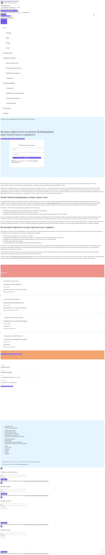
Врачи (7, 37)
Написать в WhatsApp (19, 139)
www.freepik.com (24, 464)
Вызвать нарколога (6, 16)
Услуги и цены (7, 108)
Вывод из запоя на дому (12, 63)
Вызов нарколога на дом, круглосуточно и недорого (22, 119)
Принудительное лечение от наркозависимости (16, 443)
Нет (5, 14)
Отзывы (8, 43)
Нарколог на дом (7, 53)
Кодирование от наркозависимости (15, 93)
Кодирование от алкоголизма (13, 68)
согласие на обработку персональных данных (36, 481)
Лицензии (8, 32)
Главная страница (5, 119)
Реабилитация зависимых (11, 427)
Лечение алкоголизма (9, 58)
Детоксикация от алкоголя (11, 433)
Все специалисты (17, 354)
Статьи (8, 48)
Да (2, 14)
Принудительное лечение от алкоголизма (14, 436)
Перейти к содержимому (7, 17)
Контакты (5, 113)
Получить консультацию (7, 139)
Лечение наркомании (8, 83)
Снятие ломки (9, 88)
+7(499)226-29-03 (5, 5)
